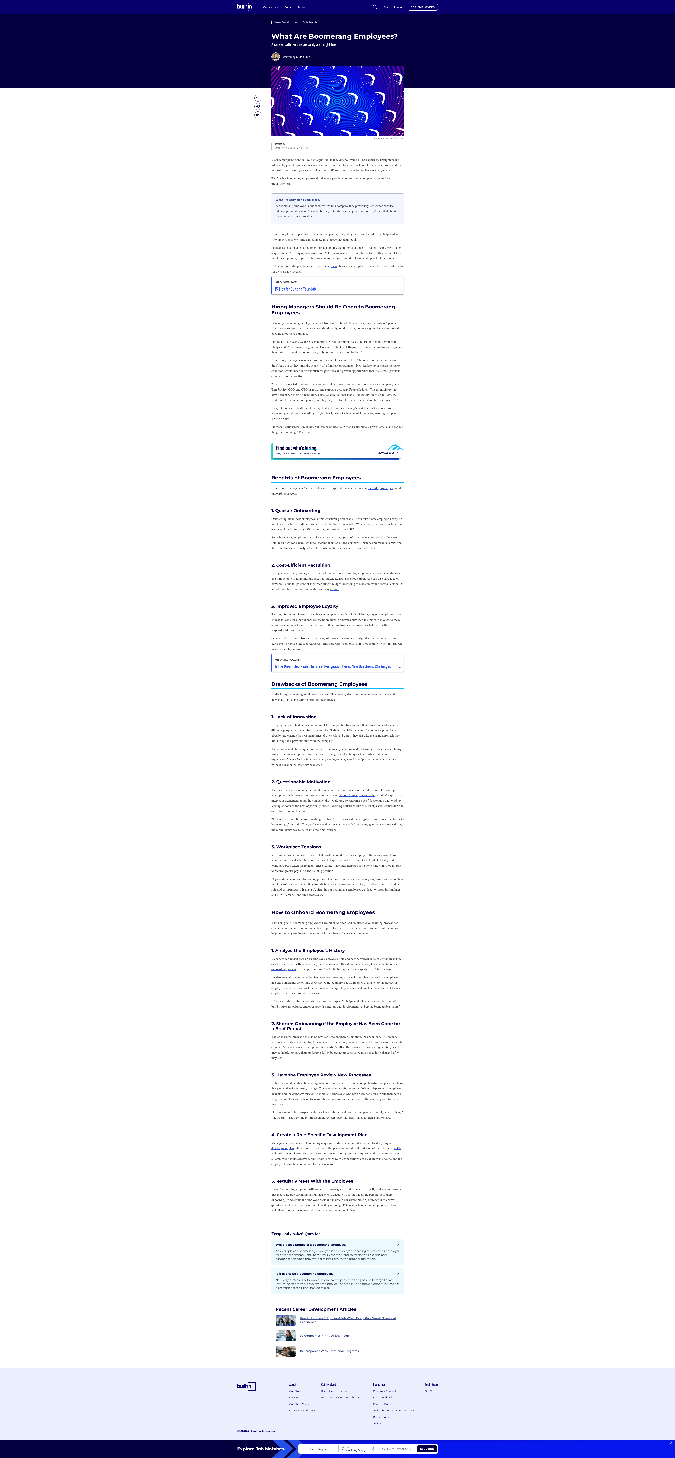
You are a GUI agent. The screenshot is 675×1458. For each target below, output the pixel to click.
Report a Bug (381, 1404)
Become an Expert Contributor (340, 1397)
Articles (302, 7)
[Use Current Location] (373, 1449)
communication (295, 811)
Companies (270, 7)
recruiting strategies (380, 488)
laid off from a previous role (357, 795)
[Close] (671, 1443)
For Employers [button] (423, 7)
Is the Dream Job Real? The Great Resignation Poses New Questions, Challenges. (333, 666)
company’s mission (368, 537)
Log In (398, 7)
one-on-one (353, 1194)
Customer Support (384, 1391)
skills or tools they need (309, 964)
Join (387, 7)
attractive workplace (284, 643)
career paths (286, 159)
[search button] (375, 7)
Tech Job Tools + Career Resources (394, 1410)
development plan (282, 1148)
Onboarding (279, 519)
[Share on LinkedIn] (257, 114)
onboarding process (283, 969)
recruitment (324, 584)
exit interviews (360, 977)
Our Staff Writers (299, 1404)
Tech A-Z (378, 1423)
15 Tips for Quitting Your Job (295, 288)
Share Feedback (383, 1397)
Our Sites (430, 1391)
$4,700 (307, 529)
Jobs (288, 7)
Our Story (295, 1391)
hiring (334, 266)
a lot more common (294, 333)
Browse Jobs (381, 1417)
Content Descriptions (302, 1410)
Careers (293, 1397)
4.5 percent (390, 323)
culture (334, 589)
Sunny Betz (303, 56)
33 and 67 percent (294, 584)
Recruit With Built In (334, 1391)
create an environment (377, 988)
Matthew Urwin (284, 148)
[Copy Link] (257, 106)
